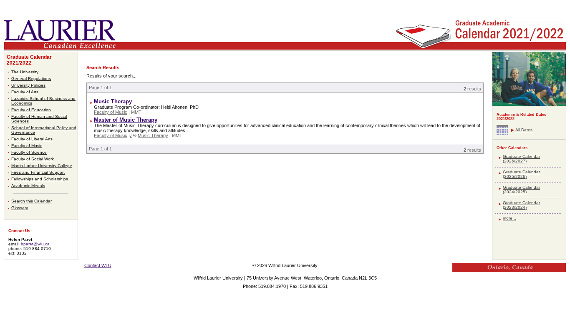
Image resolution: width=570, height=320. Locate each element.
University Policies (28, 85)
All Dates (523, 130)
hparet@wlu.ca (35, 244)
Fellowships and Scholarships (39, 179)
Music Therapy (113, 101)
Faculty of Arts (24, 92)
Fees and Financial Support (38, 172)
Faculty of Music (26, 145)
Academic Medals (28, 185)
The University (24, 72)
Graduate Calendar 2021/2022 (29, 60)
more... (509, 218)
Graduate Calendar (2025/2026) (521, 174)
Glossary (19, 207)
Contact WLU (97, 265)
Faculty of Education (31, 110)
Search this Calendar (31, 201)
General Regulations (31, 78)
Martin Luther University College (41, 165)
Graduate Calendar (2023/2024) (521, 205)
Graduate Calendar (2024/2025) (521, 189)
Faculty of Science (29, 152)
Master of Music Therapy (125, 120)
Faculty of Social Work (32, 159)
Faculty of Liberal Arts (32, 139)
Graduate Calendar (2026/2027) (521, 158)
